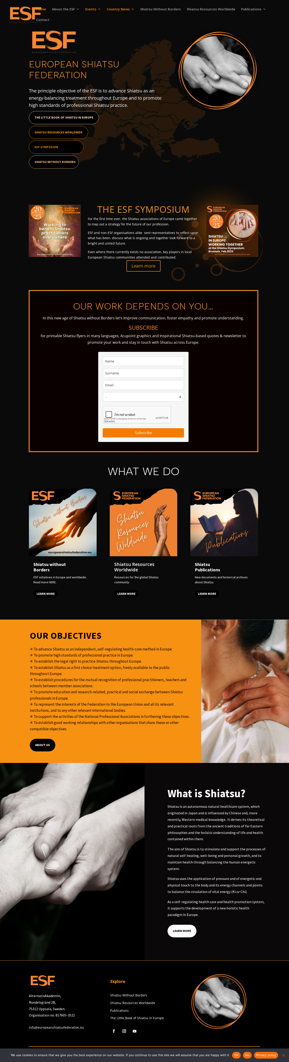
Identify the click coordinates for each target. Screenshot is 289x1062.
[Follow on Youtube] (134, 1031)
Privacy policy (266, 1055)
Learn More (182, 931)
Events (90, 9)
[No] (283, 1055)
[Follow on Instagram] (124, 1031)
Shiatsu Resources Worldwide (211, 9)
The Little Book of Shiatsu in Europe (64, 117)
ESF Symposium (46, 147)
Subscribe (143, 432)
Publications (251, 9)
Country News (118, 9)
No (247, 1055)
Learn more (143, 266)
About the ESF (63, 9)
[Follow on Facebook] (113, 1031)
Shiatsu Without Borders (160, 9)
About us (42, 745)
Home (41, 9)
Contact (42, 20)
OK (236, 1055)
